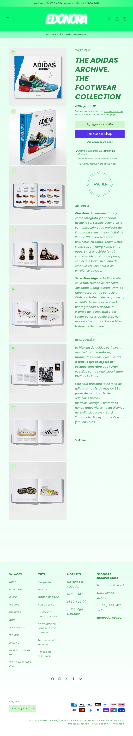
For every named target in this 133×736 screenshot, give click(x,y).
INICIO (13, 582)
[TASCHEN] (100, 184)
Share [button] (82, 440)
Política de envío (101, 724)
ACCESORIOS (17, 627)
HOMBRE (14, 604)
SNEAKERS (15, 612)
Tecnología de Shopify (60, 720)
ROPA (12, 620)
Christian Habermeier (91, 213)
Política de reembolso (45, 654)
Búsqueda (44, 582)
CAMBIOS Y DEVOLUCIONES (47, 614)
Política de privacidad (112, 720)
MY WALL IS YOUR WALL (19, 652)
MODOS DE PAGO (48, 597)
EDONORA (43, 720)
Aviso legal (118, 724)
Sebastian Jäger (87, 278)
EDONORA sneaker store (20, 664)
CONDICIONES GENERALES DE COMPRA (47, 628)
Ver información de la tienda (97, 163)
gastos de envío (113, 111)
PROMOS (14, 635)
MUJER (13, 597)
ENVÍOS (42, 589)
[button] (7, 19)
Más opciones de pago (100, 142)
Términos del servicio (46, 642)
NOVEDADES (16, 589)
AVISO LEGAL (46, 604)
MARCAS (14, 642)
